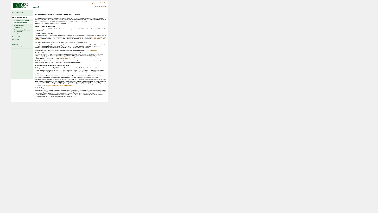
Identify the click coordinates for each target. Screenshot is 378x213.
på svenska (95, 3)
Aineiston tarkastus (18, 12)
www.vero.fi (15, 42)
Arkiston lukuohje (19, 25)
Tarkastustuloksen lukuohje (21, 20)
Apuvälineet (17, 34)
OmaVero (15, 44)
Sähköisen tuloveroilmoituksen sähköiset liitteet (59, 85)
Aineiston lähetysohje (20, 22)
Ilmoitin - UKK (16, 37)
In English (103, 3)
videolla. (94, 50)
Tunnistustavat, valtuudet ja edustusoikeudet (22, 30)
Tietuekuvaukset (18, 27)
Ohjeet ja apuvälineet (19, 17)
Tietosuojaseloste (17, 47)
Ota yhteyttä (15, 39)
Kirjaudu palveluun (101, 6)
